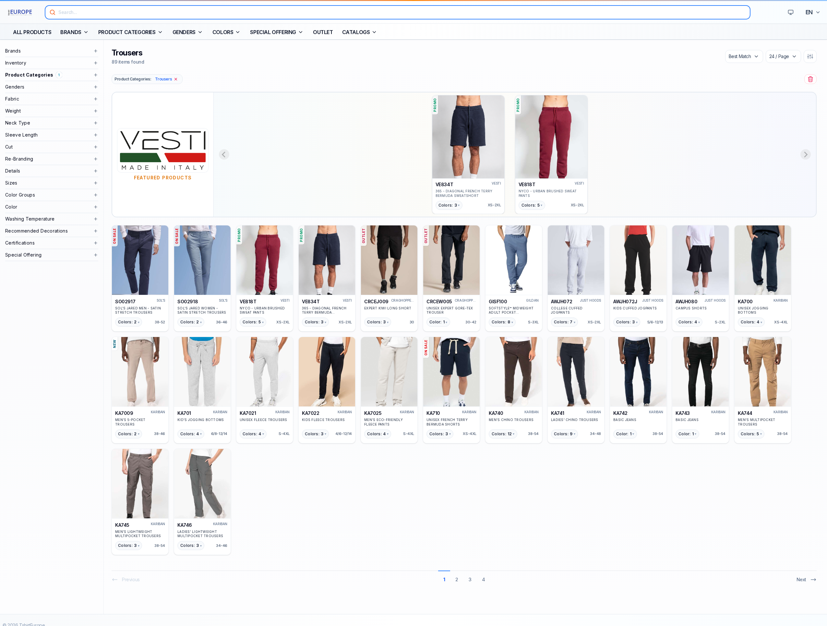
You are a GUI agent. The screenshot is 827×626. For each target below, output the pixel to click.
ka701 (184, 413)
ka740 (496, 413)
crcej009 (376, 301)
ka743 (683, 413)
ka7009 (124, 413)
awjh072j (625, 301)
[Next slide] (805, 154)
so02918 (187, 301)
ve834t (444, 184)
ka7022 (310, 413)
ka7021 (248, 413)
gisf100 (498, 301)
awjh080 (686, 301)
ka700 (745, 301)
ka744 (745, 413)
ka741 (557, 413)
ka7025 (373, 413)
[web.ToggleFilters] (810, 56)
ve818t (527, 184)
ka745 (122, 525)
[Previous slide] (224, 154)
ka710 (433, 413)
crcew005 (439, 301)
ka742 (620, 413)
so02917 (125, 301)
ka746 (184, 525)
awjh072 (561, 301)
